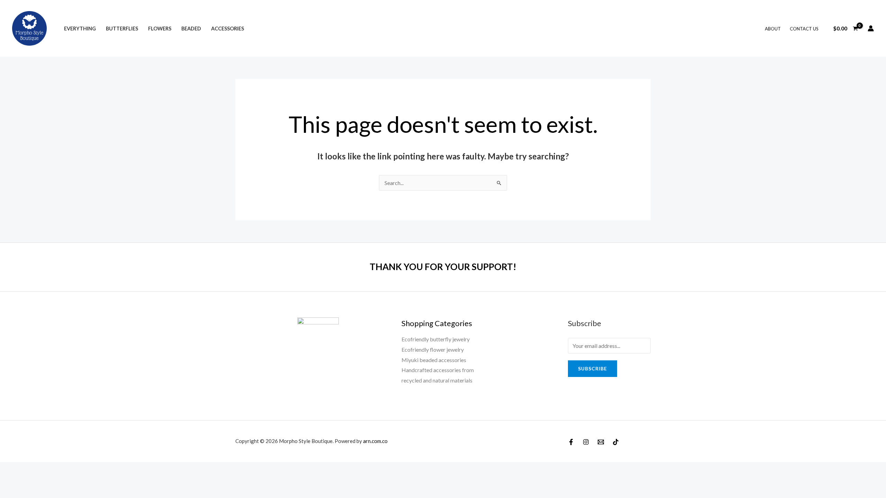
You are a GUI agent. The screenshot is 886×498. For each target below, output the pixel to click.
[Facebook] (571, 442)
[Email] (601, 442)
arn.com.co (375, 441)
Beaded (191, 28)
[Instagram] (586, 442)
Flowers (159, 28)
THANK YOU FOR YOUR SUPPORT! (443, 266)
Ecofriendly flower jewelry (432, 349)
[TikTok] (616, 442)
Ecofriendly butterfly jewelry (435, 339)
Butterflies (122, 28)
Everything (80, 28)
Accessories (227, 28)
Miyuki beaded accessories (433, 360)
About (773, 28)
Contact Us (804, 28)
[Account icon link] (871, 28)
